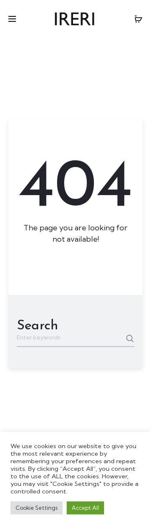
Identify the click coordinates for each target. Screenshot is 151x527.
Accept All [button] (85, 507)
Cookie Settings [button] (36, 507)
